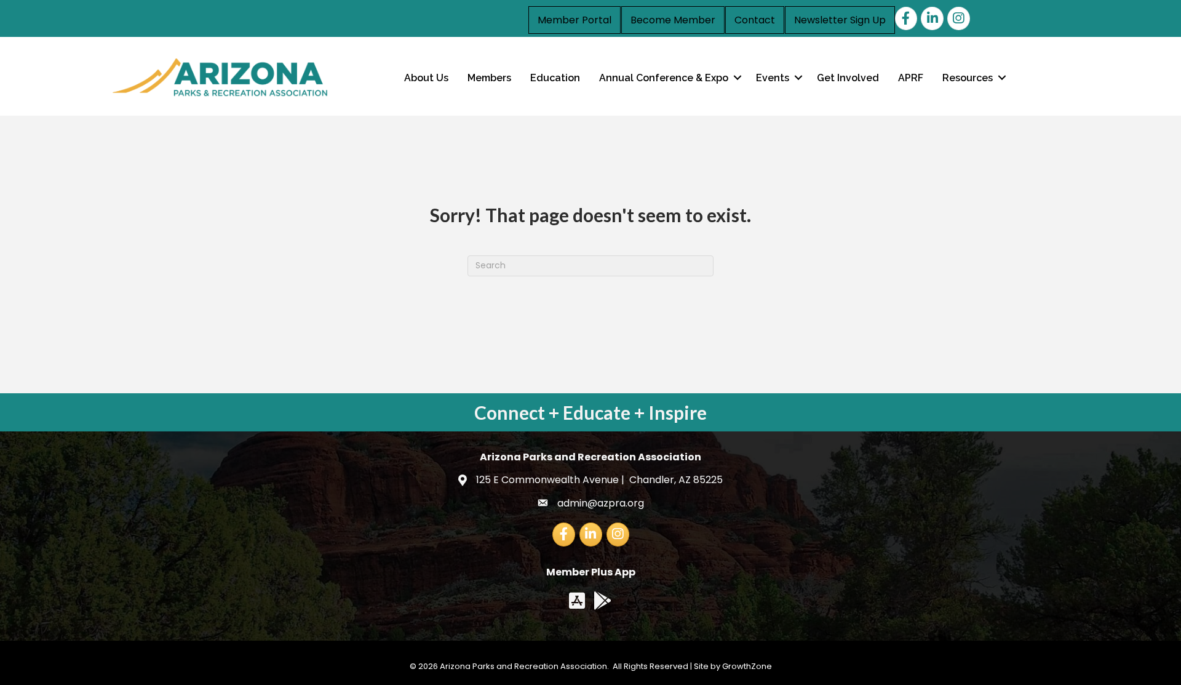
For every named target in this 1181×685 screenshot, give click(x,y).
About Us (426, 78)
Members (489, 78)
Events (772, 78)
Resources (967, 78)
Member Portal (574, 20)
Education (555, 78)
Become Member (672, 20)
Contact (754, 20)
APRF (910, 78)
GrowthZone (747, 666)
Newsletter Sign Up (840, 20)
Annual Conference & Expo (663, 78)
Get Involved (848, 78)
